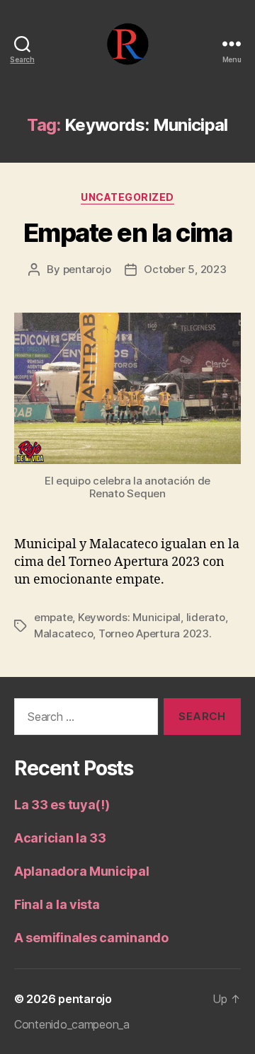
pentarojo (87, 269)
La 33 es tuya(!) (62, 804)
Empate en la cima (127, 232)
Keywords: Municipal (129, 617)
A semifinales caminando (91, 937)
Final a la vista (57, 904)
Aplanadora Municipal (81, 871)
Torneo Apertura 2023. (155, 633)
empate (53, 617)
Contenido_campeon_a (72, 1024)
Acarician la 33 (60, 837)
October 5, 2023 (185, 269)
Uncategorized (127, 197)
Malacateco (63, 633)
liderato (205, 617)
